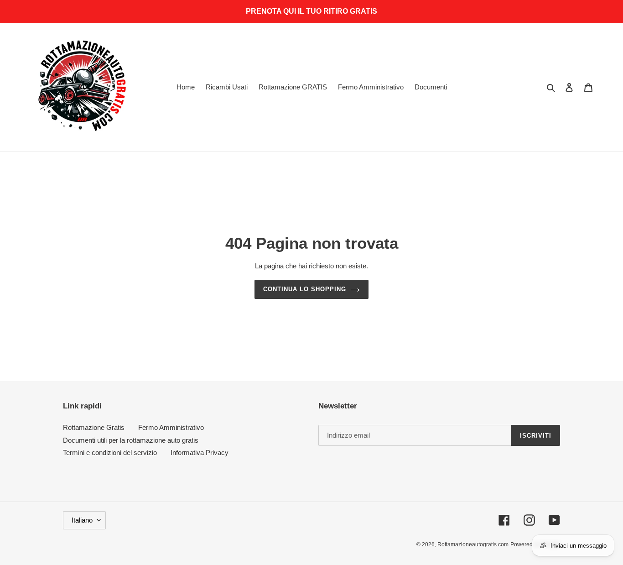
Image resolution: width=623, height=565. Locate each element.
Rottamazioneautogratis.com (473, 544)
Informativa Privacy (199, 452)
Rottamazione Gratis (94, 427)
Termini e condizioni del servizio (110, 452)
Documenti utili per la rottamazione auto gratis (130, 440)
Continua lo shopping (305, 289)
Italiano (82, 520)
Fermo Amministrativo (171, 427)
